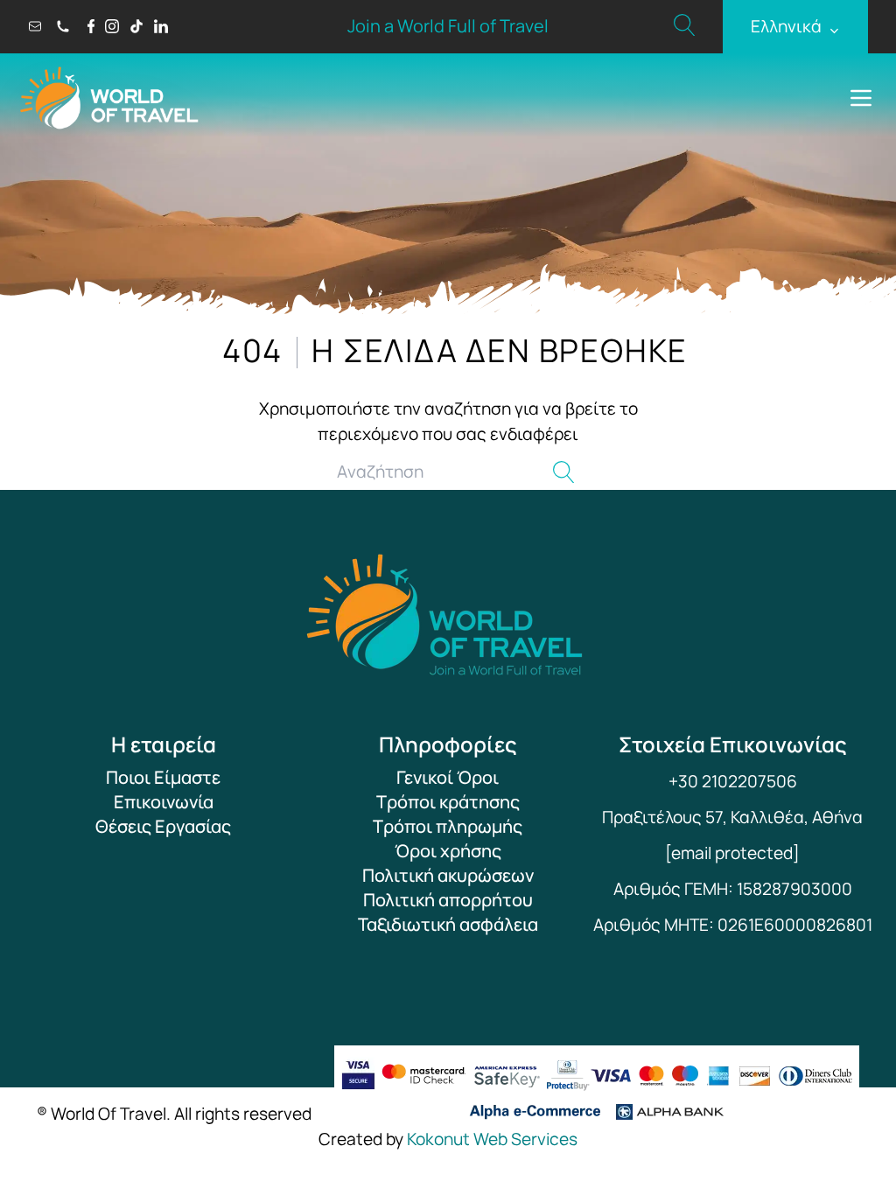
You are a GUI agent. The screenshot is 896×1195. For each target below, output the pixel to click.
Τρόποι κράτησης (448, 802)
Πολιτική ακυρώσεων (448, 875)
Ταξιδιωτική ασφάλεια (448, 924)
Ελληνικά (795, 26)
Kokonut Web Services (492, 1139)
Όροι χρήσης (448, 851)
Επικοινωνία (164, 802)
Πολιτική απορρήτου (448, 900)
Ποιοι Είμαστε (163, 777)
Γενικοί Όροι (447, 777)
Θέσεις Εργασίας (163, 826)
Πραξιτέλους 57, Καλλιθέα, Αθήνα (732, 817)
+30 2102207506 (732, 781)
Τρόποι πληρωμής (447, 826)
